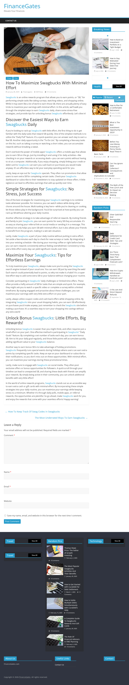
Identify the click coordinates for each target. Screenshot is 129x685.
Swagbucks (11, 97)
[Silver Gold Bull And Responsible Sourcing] (101, 213)
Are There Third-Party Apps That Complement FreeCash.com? (116, 257)
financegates (28, 92)
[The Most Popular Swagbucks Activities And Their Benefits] (55, 565)
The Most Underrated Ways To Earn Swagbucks (61, 417)
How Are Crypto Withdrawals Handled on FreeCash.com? (116, 274)
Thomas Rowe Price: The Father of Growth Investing (71, 552)
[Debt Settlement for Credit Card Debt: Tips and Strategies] (101, 232)
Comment (9, 435)
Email (7, 486)
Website (8, 501)
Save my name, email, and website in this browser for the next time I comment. (44, 515)
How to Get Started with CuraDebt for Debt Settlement (72, 587)
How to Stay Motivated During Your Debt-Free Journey (115, 63)
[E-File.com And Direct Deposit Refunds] (101, 288)
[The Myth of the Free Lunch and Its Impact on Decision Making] (101, 183)
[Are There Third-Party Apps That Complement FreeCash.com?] (101, 251)
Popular (98, 97)
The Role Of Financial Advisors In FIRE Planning (72, 639)
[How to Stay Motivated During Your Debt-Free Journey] (100, 58)
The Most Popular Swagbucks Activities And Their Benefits (71, 570)
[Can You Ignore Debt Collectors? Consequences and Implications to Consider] (101, 161)
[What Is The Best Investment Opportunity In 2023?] (101, 120)
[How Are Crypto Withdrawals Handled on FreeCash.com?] (101, 269)
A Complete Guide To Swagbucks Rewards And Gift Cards (72, 622)
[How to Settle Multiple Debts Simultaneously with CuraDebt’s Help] (55, 599)
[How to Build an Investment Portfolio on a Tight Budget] (100, 40)
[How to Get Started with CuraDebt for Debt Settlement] (55, 583)
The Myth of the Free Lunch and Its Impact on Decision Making (116, 190)
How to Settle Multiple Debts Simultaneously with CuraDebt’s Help (71, 605)
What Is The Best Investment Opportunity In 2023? (116, 127)
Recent (110, 97)
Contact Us (10, 20)
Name (7, 472)
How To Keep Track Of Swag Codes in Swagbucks (32, 411)
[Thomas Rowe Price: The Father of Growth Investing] (55, 547)
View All (119, 86)
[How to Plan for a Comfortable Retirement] (101, 103)
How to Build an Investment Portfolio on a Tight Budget (116, 43)
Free (16, 78)
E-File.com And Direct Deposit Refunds (116, 292)
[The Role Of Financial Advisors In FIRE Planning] (55, 635)
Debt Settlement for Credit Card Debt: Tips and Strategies (116, 238)
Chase (9, 78)
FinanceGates (22, 6)
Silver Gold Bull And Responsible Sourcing (116, 218)
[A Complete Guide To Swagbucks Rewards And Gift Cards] (55, 617)
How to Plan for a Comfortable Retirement (116, 107)
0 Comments (51, 92)
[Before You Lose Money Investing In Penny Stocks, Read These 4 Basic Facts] (101, 140)
